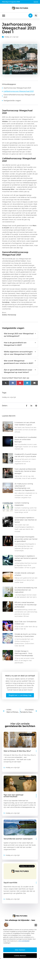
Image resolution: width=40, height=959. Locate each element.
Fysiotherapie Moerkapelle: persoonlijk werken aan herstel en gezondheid (26, 539)
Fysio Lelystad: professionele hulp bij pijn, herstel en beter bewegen (25, 471)
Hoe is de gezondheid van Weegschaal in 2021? (20, 344)
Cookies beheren (20, 955)
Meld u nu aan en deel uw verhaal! (20, 676)
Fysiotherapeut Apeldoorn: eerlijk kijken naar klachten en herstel (26, 520)
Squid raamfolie (10, 883)
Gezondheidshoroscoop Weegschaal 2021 (19, 96)
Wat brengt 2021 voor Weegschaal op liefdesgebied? (20, 335)
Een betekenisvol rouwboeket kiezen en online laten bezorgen (26, 439)
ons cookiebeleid (23, 941)
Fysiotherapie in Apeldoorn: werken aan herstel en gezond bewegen (26, 558)
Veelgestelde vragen (12, 101)
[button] (36, 925)
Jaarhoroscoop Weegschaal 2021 (17, 88)
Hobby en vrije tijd (11, 37)
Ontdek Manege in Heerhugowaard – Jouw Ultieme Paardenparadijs (24, 653)
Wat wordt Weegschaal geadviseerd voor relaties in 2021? (20, 362)
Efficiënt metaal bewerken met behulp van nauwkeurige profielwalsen (25, 604)
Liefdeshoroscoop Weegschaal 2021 (19, 91)
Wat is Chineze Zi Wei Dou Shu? (17, 751)
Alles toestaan (20, 950)
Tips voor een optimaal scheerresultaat (13, 796)
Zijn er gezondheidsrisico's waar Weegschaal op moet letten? (20, 371)
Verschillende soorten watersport (18, 839)
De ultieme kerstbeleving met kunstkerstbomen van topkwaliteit (26, 590)
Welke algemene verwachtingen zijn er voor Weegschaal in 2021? (20, 353)
